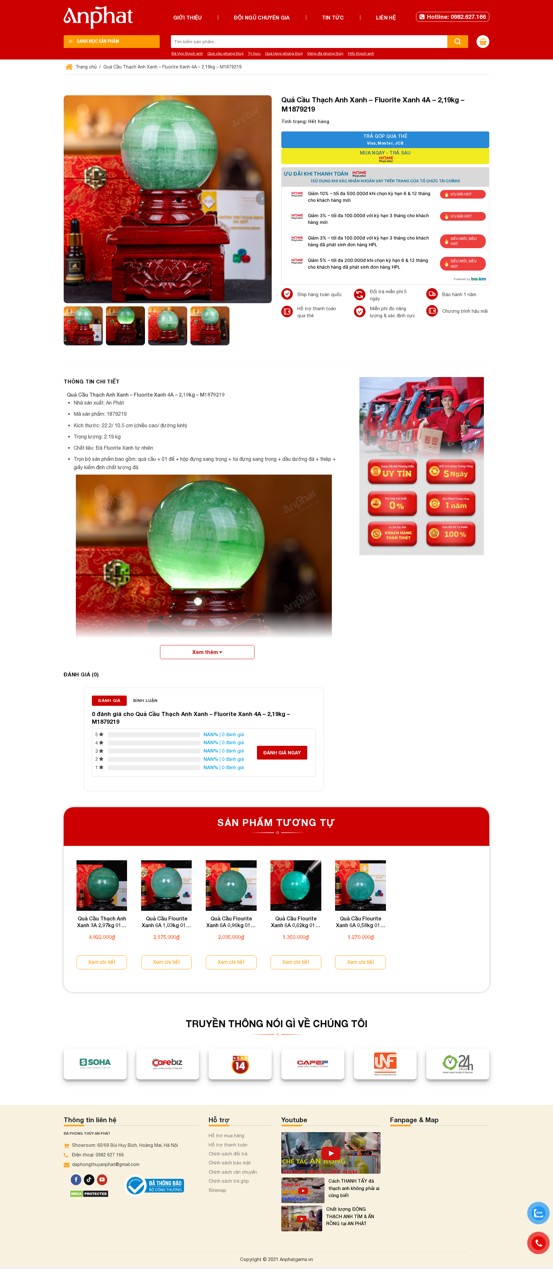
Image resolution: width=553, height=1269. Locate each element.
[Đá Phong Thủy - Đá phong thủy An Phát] (98, 17)
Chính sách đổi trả (228, 1153)
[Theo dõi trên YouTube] (102, 1179)
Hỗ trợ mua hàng (226, 1135)
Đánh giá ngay (282, 752)
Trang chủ (85, 66)
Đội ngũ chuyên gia (262, 17)
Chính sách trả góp (229, 1181)
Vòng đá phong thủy (325, 53)
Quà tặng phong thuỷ (284, 53)
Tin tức (333, 17)
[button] (262, 198)
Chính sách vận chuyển (233, 1172)
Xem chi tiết (101, 962)
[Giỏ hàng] (483, 41)
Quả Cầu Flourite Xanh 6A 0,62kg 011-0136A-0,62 (295, 922)
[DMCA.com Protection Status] (89, 1193)
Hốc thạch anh (361, 53)
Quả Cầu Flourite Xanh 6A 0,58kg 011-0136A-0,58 (360, 922)
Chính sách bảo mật (230, 1162)
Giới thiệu (187, 17)
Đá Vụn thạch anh (187, 53)
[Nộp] (457, 41)
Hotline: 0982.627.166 (456, 16)
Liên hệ (386, 17)
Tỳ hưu (254, 53)
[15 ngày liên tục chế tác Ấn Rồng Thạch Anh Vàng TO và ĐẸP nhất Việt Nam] (331, 1153)
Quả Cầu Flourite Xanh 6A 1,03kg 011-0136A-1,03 (166, 922)
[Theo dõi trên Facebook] (76, 1179)
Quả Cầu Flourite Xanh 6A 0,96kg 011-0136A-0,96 (231, 922)
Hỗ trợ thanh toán (228, 1144)
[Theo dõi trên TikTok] (89, 1179)
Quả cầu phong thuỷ (225, 53)
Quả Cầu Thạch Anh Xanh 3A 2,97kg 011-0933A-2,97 (101, 922)
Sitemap (217, 1190)
